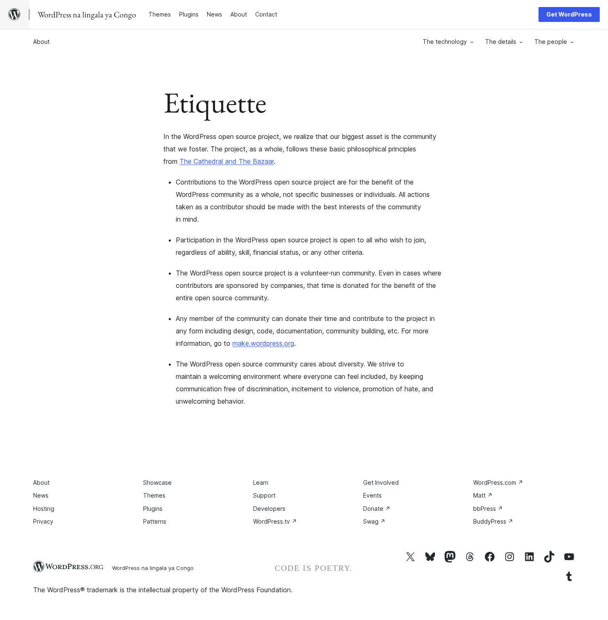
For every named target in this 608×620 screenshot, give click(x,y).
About (41, 41)
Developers (269, 508)
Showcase (157, 482)
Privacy (43, 521)
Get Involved (381, 482)
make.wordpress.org (263, 343)
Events (372, 495)
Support (264, 495)
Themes (154, 495)
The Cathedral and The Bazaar (227, 161)
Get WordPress (569, 14)
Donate (376, 508)
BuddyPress (493, 521)
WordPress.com (498, 482)
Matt (483, 495)
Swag (374, 521)
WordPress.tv (275, 521)
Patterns (154, 521)
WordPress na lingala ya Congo (153, 568)
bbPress (488, 508)
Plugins (153, 508)
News (40, 495)
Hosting (43, 508)
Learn (260, 482)
